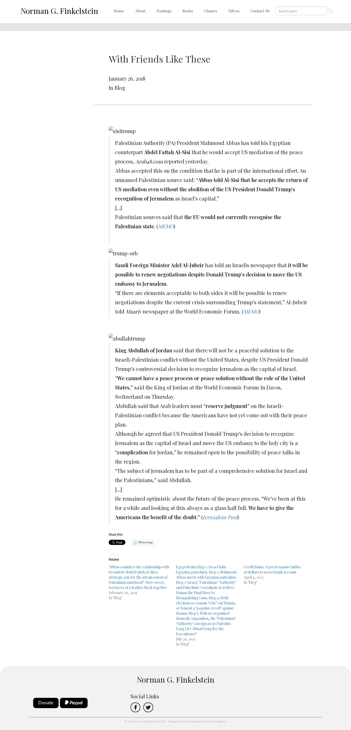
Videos (233, 10)
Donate (45, 703)
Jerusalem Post (220, 517)
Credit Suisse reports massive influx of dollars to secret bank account (272, 569)
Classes (210, 10)
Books (187, 10)
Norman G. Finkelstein (59, 11)
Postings (164, 10)
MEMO (166, 226)
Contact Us (260, 10)
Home (119, 10)
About (140, 10)
